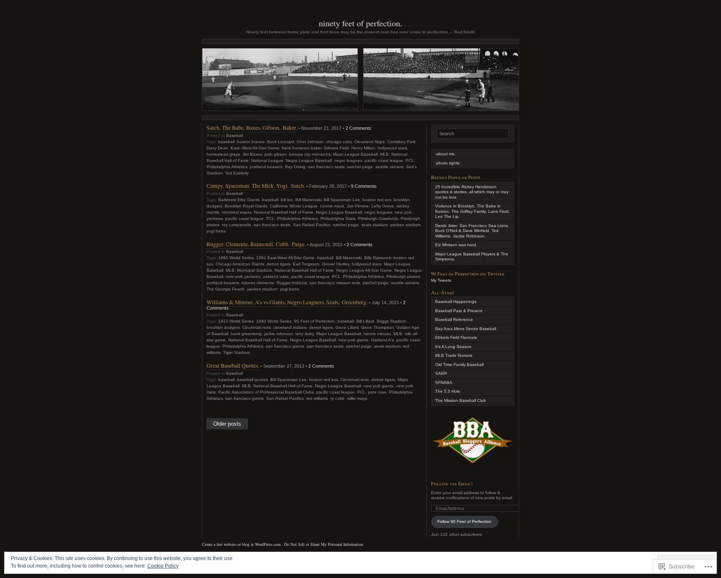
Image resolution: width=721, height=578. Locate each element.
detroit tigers (278, 264)
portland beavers (266, 166)
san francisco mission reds (335, 282)
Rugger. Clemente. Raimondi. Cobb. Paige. (256, 244)
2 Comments (358, 128)
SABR (441, 373)
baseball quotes (252, 379)
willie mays (357, 398)
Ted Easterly (237, 173)
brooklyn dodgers (223, 327)
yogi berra (216, 231)
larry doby (304, 333)
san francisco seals (326, 166)
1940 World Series (274, 321)
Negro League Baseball (309, 160)
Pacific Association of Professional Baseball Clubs (266, 392)
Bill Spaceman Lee (342, 199)
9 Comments (364, 186)
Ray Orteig (295, 166)
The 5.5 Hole (447, 391)
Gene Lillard (347, 327)
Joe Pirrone (358, 206)
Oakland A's (382, 340)
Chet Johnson (310, 141)
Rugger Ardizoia (292, 282)
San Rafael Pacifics (311, 224)
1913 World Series (236, 321)
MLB (384, 154)
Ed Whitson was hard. (456, 244)
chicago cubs (339, 141)
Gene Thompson (377, 327)
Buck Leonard (280, 141)
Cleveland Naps (369, 141)
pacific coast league (384, 160)
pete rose (377, 392)
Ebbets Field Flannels (456, 337)
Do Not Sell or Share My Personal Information (323, 544)
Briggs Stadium (391, 321)
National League (267, 160)
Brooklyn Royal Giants (246, 206)
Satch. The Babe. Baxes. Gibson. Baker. (252, 127)
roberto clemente (258, 282)
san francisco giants (285, 346)
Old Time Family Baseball (459, 364)
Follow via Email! (452, 483)
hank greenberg (246, 333)
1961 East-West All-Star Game (285, 257)
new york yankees (243, 276)
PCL (410, 160)
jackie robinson (278, 333)
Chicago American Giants (240, 264)
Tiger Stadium (236, 352)
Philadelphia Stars (337, 218)
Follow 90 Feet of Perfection (464, 521)
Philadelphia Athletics (227, 166)
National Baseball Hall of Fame (283, 212)
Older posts (227, 424)
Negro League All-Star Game (364, 270)
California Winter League (294, 206)
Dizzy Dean (217, 148)
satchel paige (360, 166)
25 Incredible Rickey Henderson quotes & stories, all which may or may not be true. (472, 191)
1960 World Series (236, 257)
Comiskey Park (401, 141)
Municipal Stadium (254, 270)
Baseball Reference (454, 319)
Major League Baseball (355, 154)
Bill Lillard (365, 321)
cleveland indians (290, 327)
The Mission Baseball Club (460, 400)
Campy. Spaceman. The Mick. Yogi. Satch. (256, 185)
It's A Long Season (453, 346)
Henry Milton (363, 148)
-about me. (445, 153)
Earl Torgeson (306, 264)
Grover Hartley (335, 264)
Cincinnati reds (256, 327)
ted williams (317, 398)
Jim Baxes (252, 154)
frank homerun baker (301, 148)
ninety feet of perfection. (360, 23)
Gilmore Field (336, 148)
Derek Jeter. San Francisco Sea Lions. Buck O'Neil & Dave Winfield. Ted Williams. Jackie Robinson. (472, 230)
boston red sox (377, 199)
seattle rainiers (389, 166)
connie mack (332, 206)
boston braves (251, 141)
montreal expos (237, 212)
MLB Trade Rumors (453, 355)
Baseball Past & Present (458, 310)
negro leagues (348, 160)
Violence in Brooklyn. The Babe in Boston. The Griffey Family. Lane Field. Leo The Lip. (472, 211)
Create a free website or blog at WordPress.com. (242, 544)
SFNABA (443, 382)
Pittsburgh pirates (403, 276)
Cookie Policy (163, 566)
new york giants (353, 340)
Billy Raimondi (377, 257)
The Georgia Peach (226, 289)
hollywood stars (392, 148)
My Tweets (441, 280)
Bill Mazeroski (308, 199)
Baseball (234, 135)
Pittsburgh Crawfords (378, 218)
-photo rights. (448, 163)
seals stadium (374, 224)
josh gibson (276, 154)
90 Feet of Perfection (314, 321)
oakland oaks (276, 276)
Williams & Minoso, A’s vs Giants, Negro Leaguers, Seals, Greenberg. (287, 302)
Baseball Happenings (455, 301)
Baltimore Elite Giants (239, 199)
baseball (226, 141)
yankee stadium (405, 224)
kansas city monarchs (309, 154)
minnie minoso (377, 333)
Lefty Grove (382, 206)
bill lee (287, 199)
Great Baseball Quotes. (233, 365)
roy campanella (236, 224)
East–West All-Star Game (255, 148)
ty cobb (337, 398)
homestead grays (223, 154)
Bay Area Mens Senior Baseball (465, 328)
